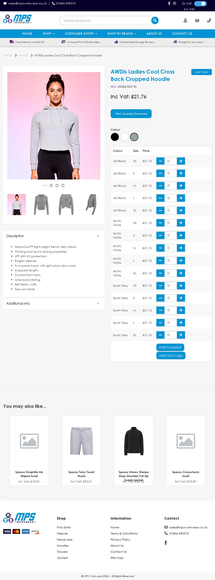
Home (27, 33)
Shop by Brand (121, 33)
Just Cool (201, 72)
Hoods (23, 55)
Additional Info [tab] (18, 303)
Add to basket (170, 347)
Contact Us (182, 33)
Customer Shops (80, 33)
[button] (53, 235)
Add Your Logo (171, 355)
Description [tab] (15, 236)
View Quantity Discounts (131, 113)
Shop (47, 33)
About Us (154, 33)
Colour (115, 129)
